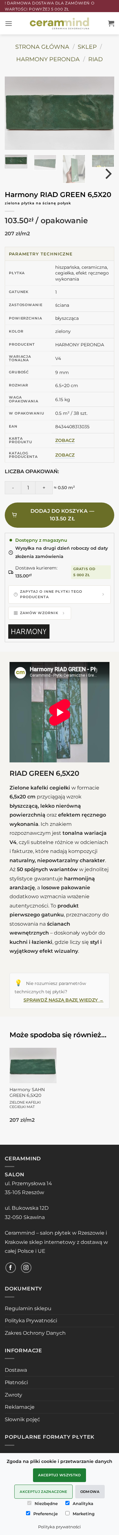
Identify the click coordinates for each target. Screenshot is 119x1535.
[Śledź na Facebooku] (10, 1267)
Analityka (83, 1503)
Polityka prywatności (59, 1526)
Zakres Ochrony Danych (35, 1333)
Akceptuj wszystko (59, 1475)
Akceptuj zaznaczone (43, 1491)
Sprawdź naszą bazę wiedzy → (63, 1000)
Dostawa (16, 1370)
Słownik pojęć (22, 1419)
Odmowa (90, 1491)
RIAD (95, 59)
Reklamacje (20, 1407)
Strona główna (42, 46)
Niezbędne (46, 1503)
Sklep (87, 46)
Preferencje (45, 1513)
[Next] (101, 113)
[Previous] (18, 113)
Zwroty (13, 1395)
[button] (8, 23)
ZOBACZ (65, 440)
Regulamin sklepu (28, 1308)
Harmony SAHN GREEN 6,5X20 (27, 1098)
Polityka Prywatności (31, 1321)
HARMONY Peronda (48, 59)
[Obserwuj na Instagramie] (26, 1267)
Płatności (16, 1382)
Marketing (84, 1513)
